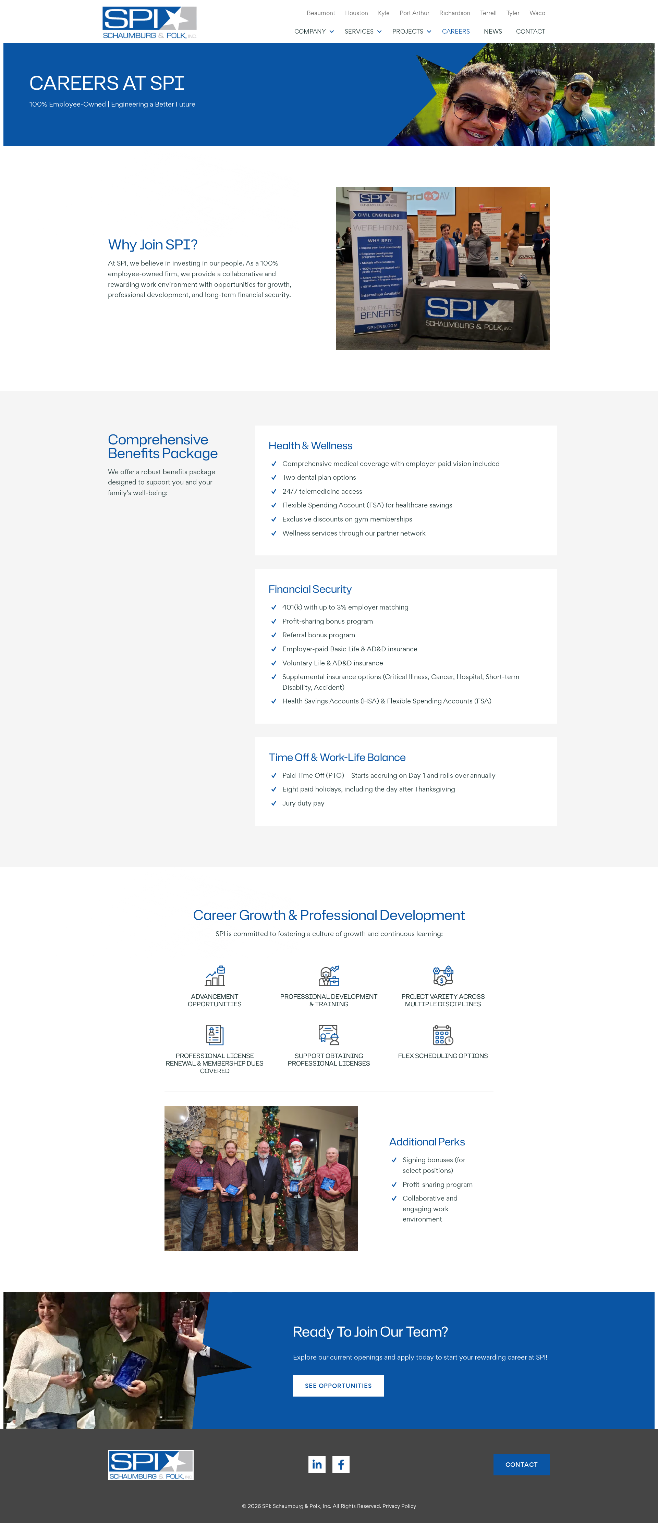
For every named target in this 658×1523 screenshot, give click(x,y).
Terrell (488, 13)
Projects (407, 31)
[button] (332, 31)
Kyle (384, 13)
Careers (456, 31)
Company (310, 31)
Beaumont (321, 13)
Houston (356, 13)
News (493, 31)
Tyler (513, 13)
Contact (530, 31)
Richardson (454, 13)
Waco (537, 13)
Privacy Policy (399, 1506)
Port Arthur (414, 13)
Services (359, 31)
